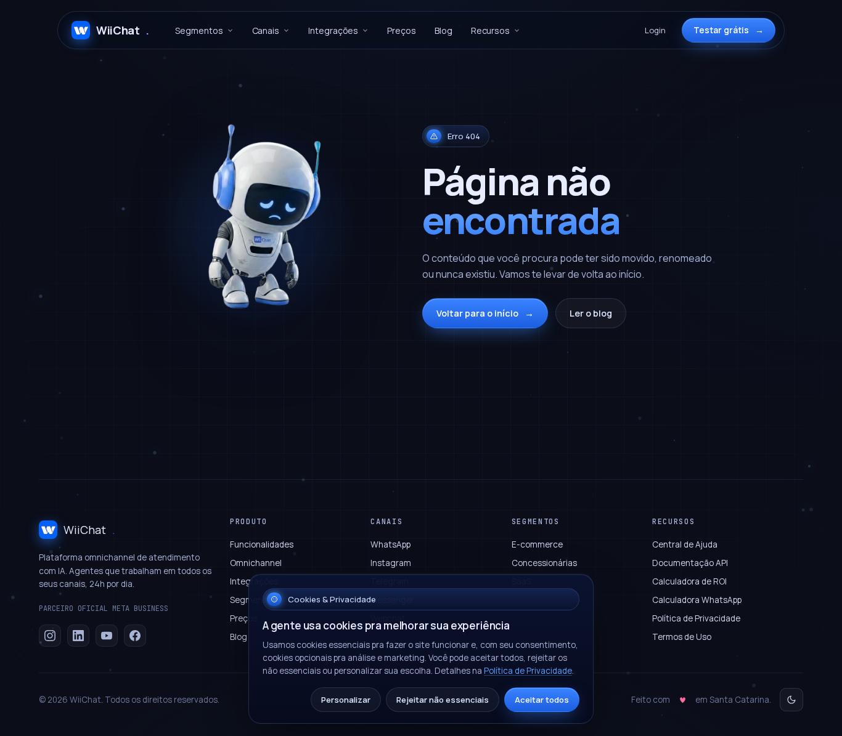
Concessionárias (544, 562)
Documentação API (690, 562)
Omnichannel (256, 562)
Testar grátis (728, 30)
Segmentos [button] (199, 30)
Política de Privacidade (696, 618)
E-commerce (537, 544)
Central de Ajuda (684, 544)
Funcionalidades (261, 544)
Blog (443, 30)
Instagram (390, 562)
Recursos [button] (490, 30)
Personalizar (345, 699)
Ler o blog (591, 313)
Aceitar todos (542, 699)
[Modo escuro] (791, 699)
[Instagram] (50, 636)
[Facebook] (135, 636)
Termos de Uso (681, 636)
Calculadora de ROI (689, 581)
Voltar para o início (485, 313)
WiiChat (122, 30)
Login (655, 30)
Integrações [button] (333, 30)
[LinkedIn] (78, 636)
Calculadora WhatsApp (697, 599)
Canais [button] (266, 30)
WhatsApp (390, 544)
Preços (401, 30)
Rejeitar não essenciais (442, 699)
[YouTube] (107, 636)
